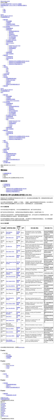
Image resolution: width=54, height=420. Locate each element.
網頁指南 (7, 399)
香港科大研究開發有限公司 (13, 84)
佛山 (7, 71)
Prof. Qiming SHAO (10, 289)
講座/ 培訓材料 (10, 53)
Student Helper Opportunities (12, 25)
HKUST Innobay (10, 43)
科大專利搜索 (12, 37)
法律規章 (8, 81)
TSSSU (10, 49)
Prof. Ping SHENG (10, 286)
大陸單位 (5, 67)
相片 (7, 375)
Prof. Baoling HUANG (9, 233)
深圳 (7, 68)
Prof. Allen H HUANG (9, 313)
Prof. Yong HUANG (10, 276)
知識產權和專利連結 (11, 78)
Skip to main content (5, 1)
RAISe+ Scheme (13, 47)
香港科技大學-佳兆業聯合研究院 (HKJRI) (19, 61)
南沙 (7, 70)
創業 (4, 65)
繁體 (4, 10)
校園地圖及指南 (4, 5)
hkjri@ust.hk (21, 347)
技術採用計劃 (9, 58)
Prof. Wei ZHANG (10, 308)
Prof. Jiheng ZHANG (11, 269)
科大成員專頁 (6, 26)
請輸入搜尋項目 (4, 165)
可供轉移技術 (9, 56)
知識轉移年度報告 (10, 24)
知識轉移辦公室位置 (11, 395)
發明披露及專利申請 (14, 31)
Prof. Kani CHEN (10, 335)
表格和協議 (9, 52)
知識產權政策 (9, 28)
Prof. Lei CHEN (10, 328)
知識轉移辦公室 (7, 173)
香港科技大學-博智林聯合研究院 (17, 62)
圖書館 (20, 4)
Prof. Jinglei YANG (10, 281)
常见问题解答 (12, 38)
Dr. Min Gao (9, 246)
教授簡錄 (20, 5)
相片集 (5, 75)
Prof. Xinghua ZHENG (9, 273)
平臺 (7, 59)
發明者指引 (9, 29)
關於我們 (5, 19)
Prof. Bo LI (8, 316)
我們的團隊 (9, 21)
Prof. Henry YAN (10, 251)
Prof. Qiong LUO (10, 320)
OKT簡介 (8, 354)
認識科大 (24, 5)
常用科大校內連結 (10, 80)
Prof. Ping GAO (10, 237)
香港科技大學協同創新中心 (15, 64)
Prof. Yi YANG (9, 331)
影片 (7, 376)
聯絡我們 (5, 86)
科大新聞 (3, 4)
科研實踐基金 (12, 48)
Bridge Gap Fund (10, 365)
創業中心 (8, 83)
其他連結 (5, 77)
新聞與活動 (6, 74)
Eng (4, 9)
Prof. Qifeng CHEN (10, 303)
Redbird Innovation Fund (14, 45)
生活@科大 (15, 4)
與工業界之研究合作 (11, 40)
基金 (7, 44)
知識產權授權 (9, 41)
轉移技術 (5, 55)
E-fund (10, 51)
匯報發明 (11, 32)
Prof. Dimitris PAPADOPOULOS (10, 340)
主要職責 (8, 22)
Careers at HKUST (13, 5)
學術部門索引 (8, 4)
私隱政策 (3, 399)
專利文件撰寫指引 (13, 35)
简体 (4, 12)
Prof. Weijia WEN (10, 256)
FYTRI (7, 72)
